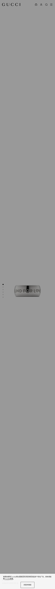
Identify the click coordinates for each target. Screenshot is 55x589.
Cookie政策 (9, 579)
